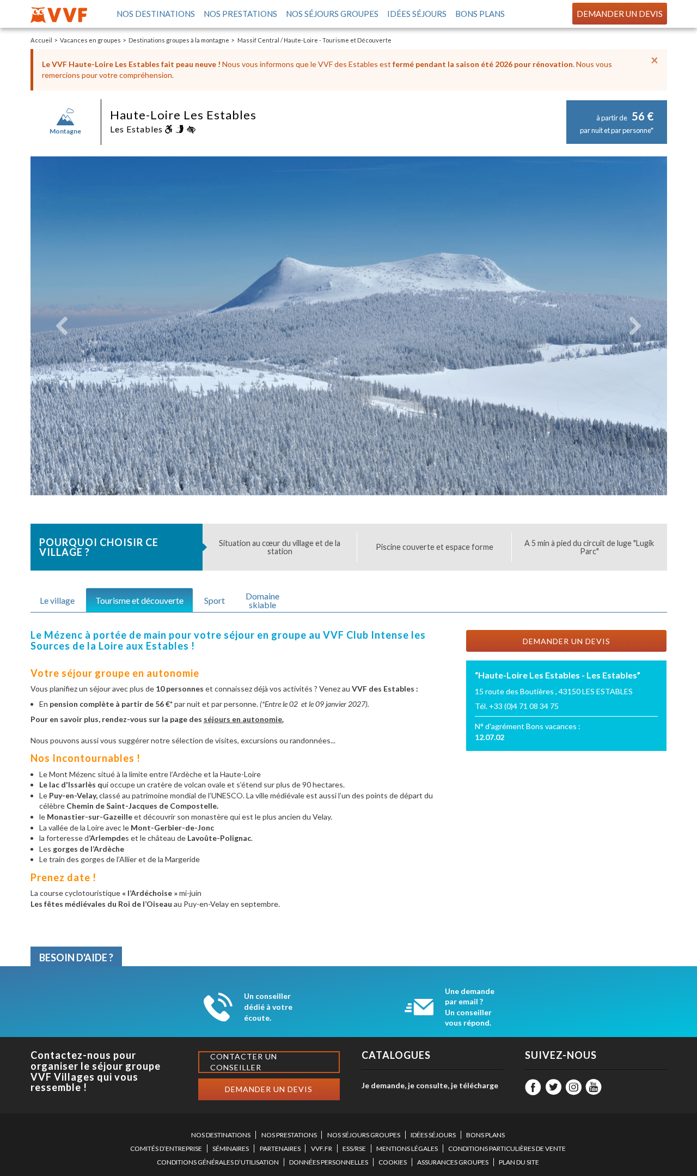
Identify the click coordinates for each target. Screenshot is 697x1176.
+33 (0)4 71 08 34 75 (524, 706)
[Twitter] (553, 1087)
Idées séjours (416, 14)
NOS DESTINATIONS (220, 1135)
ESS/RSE (354, 1148)
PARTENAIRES (280, 1148)
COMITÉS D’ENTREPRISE (166, 1148)
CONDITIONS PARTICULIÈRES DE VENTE (507, 1148)
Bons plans (479, 14)
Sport (214, 600)
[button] (62, 325)
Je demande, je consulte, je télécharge (430, 1085)
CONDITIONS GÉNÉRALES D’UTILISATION (218, 1162)
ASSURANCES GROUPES (452, 1162)
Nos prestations (240, 14)
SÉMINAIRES (230, 1148)
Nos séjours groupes (331, 14)
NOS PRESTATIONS (289, 1135)
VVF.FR (321, 1148)
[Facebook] (533, 1087)
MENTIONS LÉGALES (407, 1148)
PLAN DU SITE (519, 1162)
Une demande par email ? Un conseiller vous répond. (469, 1007)
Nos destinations (155, 14)
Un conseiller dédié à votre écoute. (268, 1006)
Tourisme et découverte (139, 600)
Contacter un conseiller (243, 1062)
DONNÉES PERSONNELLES (328, 1162)
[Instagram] (573, 1087)
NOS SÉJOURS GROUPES (363, 1135)
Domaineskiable (262, 600)
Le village (57, 600)
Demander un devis (620, 14)
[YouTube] (593, 1087)
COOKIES (392, 1162)
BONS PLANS (485, 1135)
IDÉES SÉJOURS (433, 1135)
